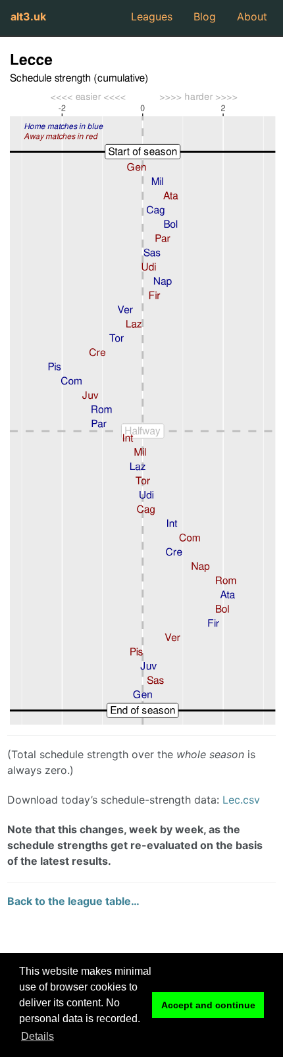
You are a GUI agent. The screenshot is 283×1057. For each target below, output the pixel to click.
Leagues (151, 16)
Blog (204, 16)
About (252, 16)
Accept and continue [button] (208, 1005)
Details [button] (37, 1036)
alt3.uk (28, 16)
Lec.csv (241, 799)
